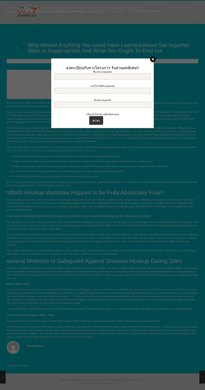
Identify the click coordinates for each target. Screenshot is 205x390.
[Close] (153, 59)
